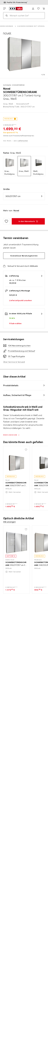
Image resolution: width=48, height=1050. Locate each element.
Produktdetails (10, 385)
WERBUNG (8, 119)
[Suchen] (6, 15)
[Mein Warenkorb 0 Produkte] (43, 8)
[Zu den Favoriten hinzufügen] (6, 221)
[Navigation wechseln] (4, 8)
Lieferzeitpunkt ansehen (20, 300)
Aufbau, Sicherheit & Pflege (17, 395)
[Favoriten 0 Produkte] (38, 8)
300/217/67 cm (12, 196)
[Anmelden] (33, 8)
